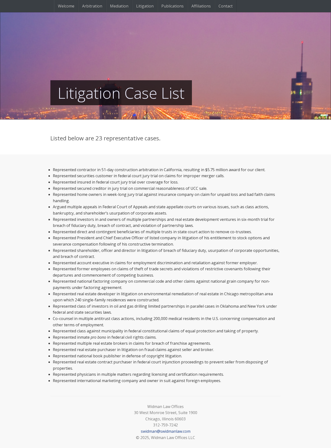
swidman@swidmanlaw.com (165, 431)
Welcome (66, 6)
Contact (226, 6)
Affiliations (201, 6)
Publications (172, 6)
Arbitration (92, 6)
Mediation (119, 6)
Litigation (145, 6)
